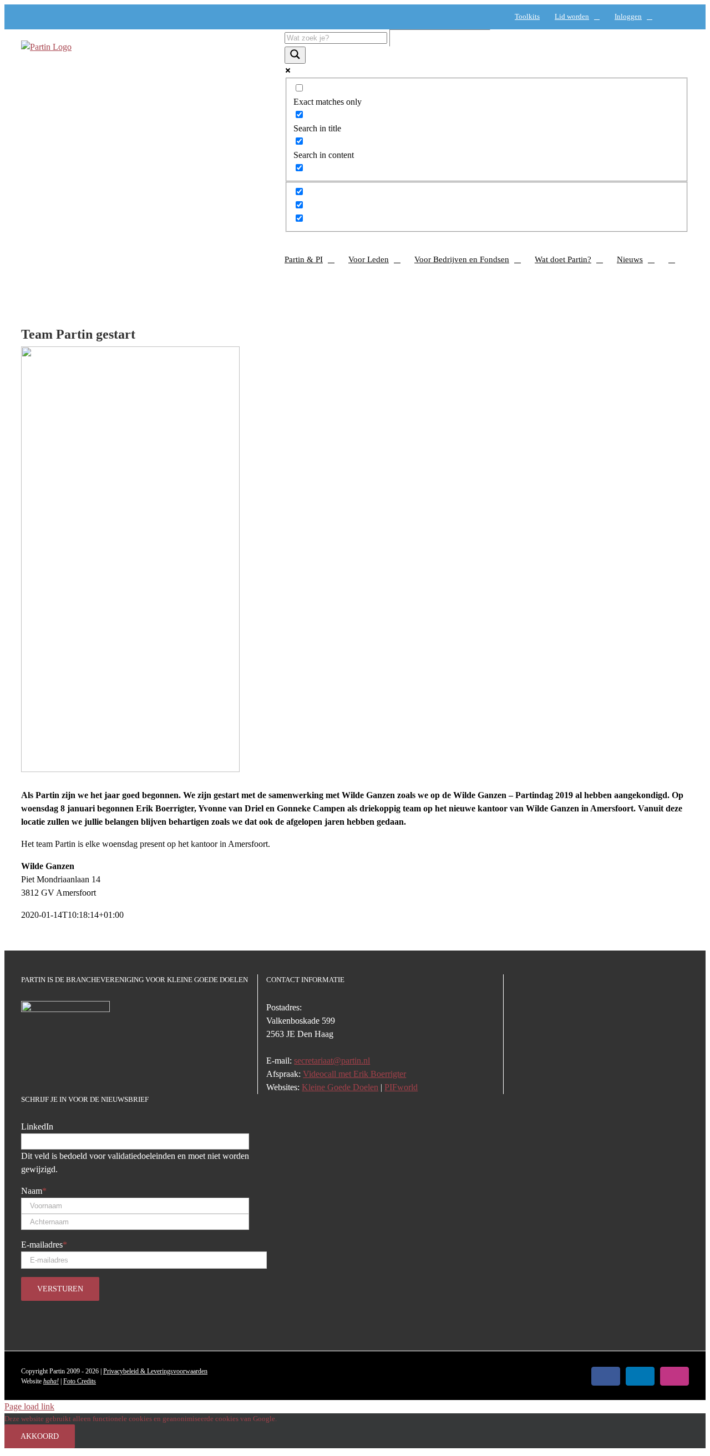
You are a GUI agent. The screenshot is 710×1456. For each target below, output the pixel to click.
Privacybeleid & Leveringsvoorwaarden (155, 1371)
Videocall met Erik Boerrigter (354, 1074)
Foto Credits (79, 1381)
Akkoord (40, 1436)
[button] (671, 259)
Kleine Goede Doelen (340, 1087)
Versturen (60, 1289)
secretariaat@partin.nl (332, 1060)
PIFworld (401, 1087)
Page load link (29, 1406)
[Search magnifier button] (295, 55)
